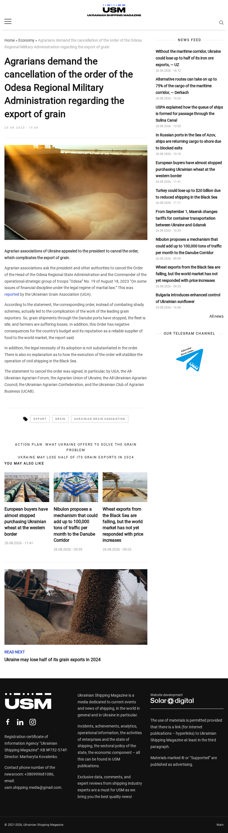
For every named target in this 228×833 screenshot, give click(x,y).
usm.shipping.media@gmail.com (32, 787)
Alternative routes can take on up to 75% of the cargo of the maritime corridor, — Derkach (186, 86)
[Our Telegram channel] (190, 359)
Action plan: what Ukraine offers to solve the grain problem (76, 447)
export (40, 419)
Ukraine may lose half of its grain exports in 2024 (76, 457)
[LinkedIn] (20, 722)
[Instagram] (32, 722)
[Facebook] (7, 722)
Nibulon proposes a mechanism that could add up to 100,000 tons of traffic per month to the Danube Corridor (76, 524)
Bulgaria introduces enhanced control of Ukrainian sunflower (188, 298)
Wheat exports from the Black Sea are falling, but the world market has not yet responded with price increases (123, 524)
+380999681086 (38, 774)
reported (12, 294)
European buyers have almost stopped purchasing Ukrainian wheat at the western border (26, 521)
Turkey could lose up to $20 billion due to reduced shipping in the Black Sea (188, 193)
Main (220, 825)
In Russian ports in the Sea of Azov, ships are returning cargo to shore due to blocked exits (188, 141)
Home (9, 40)
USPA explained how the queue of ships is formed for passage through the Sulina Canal (189, 114)
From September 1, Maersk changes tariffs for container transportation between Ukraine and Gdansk (186, 218)
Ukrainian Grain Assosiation (99, 419)
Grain (60, 419)
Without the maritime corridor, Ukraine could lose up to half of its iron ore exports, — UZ (188, 58)
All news (216, 316)
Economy (26, 40)
